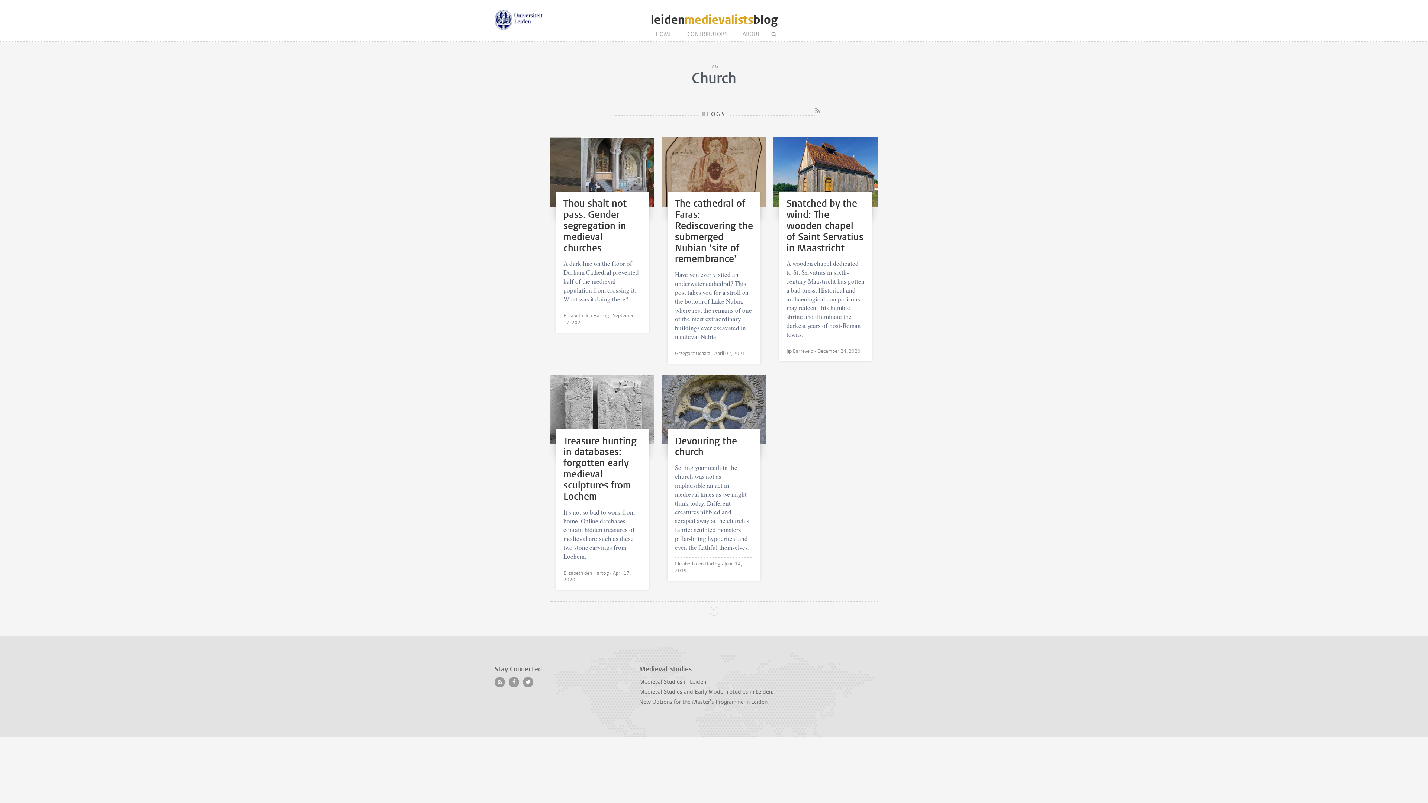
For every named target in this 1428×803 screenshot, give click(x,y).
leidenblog (714, 20)
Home (664, 34)
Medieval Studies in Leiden (672, 682)
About (751, 34)
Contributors (707, 34)
